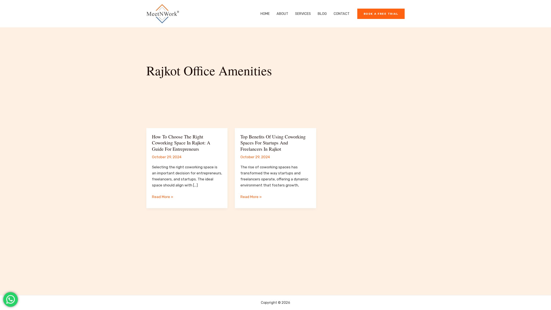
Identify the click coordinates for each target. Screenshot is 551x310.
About (282, 14)
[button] (381, 14)
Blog (322, 14)
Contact (342, 14)
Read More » (162, 197)
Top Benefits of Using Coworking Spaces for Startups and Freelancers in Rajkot (273, 142)
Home (265, 14)
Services (303, 14)
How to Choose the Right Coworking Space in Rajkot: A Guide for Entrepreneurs (181, 142)
